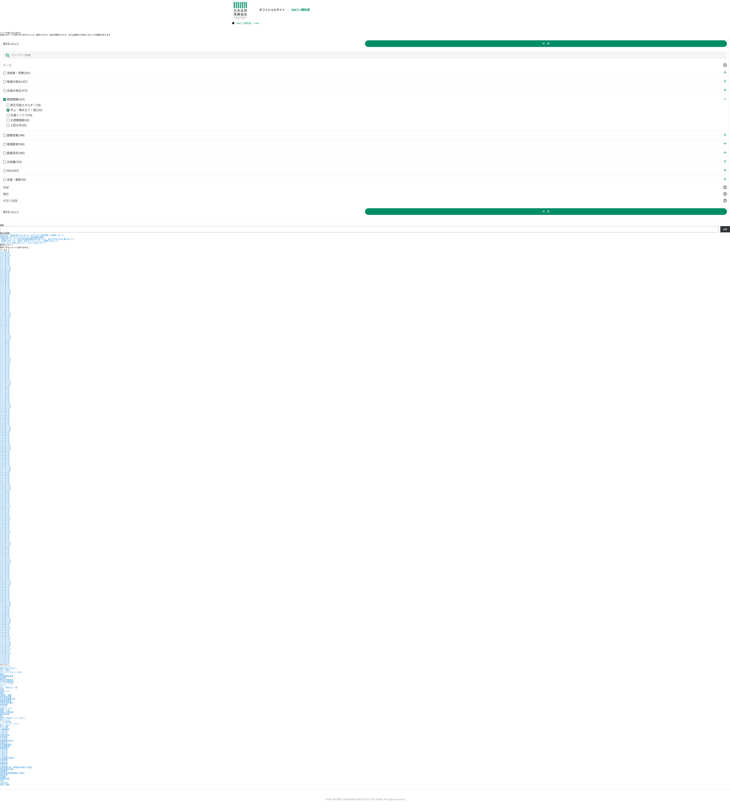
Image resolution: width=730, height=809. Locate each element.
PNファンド (5, 719)
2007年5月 (5, 480)
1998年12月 (5, 618)
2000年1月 (5, 599)
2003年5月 (5, 539)
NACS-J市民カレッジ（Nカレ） (13, 717)
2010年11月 (5, 405)
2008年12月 (5, 445)
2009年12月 (5, 426)
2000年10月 (5, 584)
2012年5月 (5, 371)
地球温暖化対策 (6, 769)
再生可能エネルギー (8, 668)
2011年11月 (5, 383)
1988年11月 (5, 653)
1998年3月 (5, 626)
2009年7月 (5, 436)
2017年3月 (5, 261)
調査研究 (4, 774)
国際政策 (4, 763)
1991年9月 (5, 647)
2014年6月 (5, 324)
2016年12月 (5, 267)
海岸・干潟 (5, 710)
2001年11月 (5, 561)
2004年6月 (5, 523)
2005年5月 (5, 512)
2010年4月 (5, 419)
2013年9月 (5, 341)
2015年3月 (5, 307)
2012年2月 (5, 377)
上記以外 (4, 731)
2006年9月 (5, 491)
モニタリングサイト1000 (11, 672)
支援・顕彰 (5, 784)
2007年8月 (5, 474)
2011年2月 (5, 400)
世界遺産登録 (5, 744)
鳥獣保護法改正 (6, 740)
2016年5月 (5, 280)
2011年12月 (5, 381)
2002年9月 (5, 546)
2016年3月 (5, 284)
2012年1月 (5, 379)
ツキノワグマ (5, 666)
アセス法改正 (5, 721)
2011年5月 (5, 394)
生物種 (3, 776)
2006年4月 (5, 501)
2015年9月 (5, 295)
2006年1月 (5, 504)
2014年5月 (5, 326)
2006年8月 (5, 493)
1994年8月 (5, 632)
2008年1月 (5, 464)
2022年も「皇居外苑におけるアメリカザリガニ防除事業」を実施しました (31, 235)
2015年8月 (5, 297)
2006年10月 (5, 489)
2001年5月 (5, 571)
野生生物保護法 (6, 679)
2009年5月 (5, 438)
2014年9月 (5, 318)
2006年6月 (5, 497)
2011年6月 (5, 392)
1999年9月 (5, 607)
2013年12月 (5, 335)
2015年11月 (5, 291)
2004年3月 (5, 527)
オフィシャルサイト (272, 9)
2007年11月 (5, 468)
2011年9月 (5, 386)
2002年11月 (5, 544)
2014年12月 (5, 312)
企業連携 (4, 759)
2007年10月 (5, 470)
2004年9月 (5, 520)
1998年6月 (5, 624)
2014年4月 (5, 328)
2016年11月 (5, 269)
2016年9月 (5, 272)
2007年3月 (5, 482)
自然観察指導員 (6, 676)
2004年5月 (5, 525)
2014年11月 (5, 314)
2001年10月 (5, 563)
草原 (2, 693)
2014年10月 (5, 316)
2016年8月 (5, 274)
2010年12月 (5, 404)
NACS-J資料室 (300, 9)
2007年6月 (5, 478)
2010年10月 (5, 407)
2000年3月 (5, 596)
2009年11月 (5, 428)
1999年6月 (5, 611)
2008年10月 (5, 449)
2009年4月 (5, 440)
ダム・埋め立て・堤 (8, 687)
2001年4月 (5, 573)
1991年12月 (5, 641)
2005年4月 (5, 514)
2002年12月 (5, 542)
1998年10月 (5, 622)
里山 (2, 715)
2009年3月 (5, 442)
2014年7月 (5, 322)
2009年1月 (5, 444)
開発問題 (4, 748)
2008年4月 (5, 459)
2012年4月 (5, 373)
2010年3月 (5, 421)
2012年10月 (5, 362)
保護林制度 (5, 778)
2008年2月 (5, 463)
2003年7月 (5, 535)
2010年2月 (5, 423)
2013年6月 (5, 347)
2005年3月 (5, 516)
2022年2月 (5, 253)
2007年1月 (5, 483)
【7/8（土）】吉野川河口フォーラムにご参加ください (23, 242)
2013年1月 (5, 356)
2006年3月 (5, 502)
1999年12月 (5, 601)
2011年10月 (5, 385)
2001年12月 (5, 560)
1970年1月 (5, 657)
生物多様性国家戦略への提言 (12, 773)
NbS (2, 780)
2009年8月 (5, 434)
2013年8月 (5, 343)
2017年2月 (5, 263)
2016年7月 (5, 276)
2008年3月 (5, 461)
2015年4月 (5, 305)
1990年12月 (5, 649)
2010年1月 (5, 425)
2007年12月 (5, 466)
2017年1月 (5, 265)
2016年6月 (5, 278)
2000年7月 (5, 588)
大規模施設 (5, 729)
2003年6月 (5, 537)
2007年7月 (5, 476)
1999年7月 (5, 609)
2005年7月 (5, 510)
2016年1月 (5, 288)
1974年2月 (5, 655)
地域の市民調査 (6, 712)
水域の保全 (5, 735)
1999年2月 (5, 617)
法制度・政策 (5, 695)
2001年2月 (5, 577)
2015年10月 (5, 293)
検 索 (546, 43)
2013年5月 (5, 348)
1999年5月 (5, 613)
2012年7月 (5, 367)
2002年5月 (5, 554)
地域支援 (4, 704)
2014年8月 (5, 320)
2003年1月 (5, 541)
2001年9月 (5, 565)
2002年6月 (5, 552)
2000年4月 (5, 594)
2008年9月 (5, 451)
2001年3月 (5, 575)
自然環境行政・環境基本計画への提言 (16, 767)
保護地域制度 (5, 700)
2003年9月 (5, 533)
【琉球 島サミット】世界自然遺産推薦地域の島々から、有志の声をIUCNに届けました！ (37, 239)
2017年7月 (5, 257)
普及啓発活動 (5, 696)
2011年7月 (5, 390)
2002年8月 (5, 548)
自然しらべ (5, 691)
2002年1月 (5, 558)
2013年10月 (5, 339)
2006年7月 (5, 495)
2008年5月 (5, 457)
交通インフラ (5, 708)
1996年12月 (5, 628)
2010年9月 (5, 409)
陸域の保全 (5, 714)
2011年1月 (5, 402)
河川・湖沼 (5, 670)
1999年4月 (5, 615)
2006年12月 (5, 485)
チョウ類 (4, 727)
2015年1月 (5, 310)
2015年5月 (5, 303)
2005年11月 (5, 506)
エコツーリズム (6, 683)
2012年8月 (5, 366)
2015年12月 (5, 289)
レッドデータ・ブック (9, 723)
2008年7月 (5, 453)
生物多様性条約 (6, 702)
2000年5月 (5, 592)
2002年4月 (5, 556)
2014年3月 (5, 329)
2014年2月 (5, 331)
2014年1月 (5, 333)
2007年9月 (5, 472)
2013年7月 (5, 345)
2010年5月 (5, 417)
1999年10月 (5, 605)
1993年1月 (5, 639)
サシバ (3, 685)
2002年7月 (5, 550)
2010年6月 (5, 415)
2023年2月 (5, 251)
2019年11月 (5, 255)
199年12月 (5, 662)
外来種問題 (5, 746)
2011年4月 (5, 396)
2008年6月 (5, 455)
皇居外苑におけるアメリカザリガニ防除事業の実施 (22, 237)
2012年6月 (5, 369)
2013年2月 (5, 354)
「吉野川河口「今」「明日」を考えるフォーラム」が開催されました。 (30, 240)
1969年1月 (5, 660)
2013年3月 (5, 352)
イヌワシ (4, 706)
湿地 (2, 689)
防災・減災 (5, 725)
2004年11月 (5, 518)
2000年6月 (5, 590)
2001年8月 (5, 567)
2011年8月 (5, 388)
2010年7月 (5, 413)
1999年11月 (5, 603)
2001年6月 (5, 569)
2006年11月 (5, 487)
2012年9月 (5, 364)
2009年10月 (5, 430)
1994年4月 (5, 636)
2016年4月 (5, 282)
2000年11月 (5, 582)
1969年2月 (5, 658)
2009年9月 (5, 432)
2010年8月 (5, 411)
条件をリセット (11, 43)
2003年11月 (5, 531)
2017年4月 (5, 259)
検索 (2, 225)
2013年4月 (5, 350)
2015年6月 (5, 301)
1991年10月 (5, 645)
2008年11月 (5, 447)
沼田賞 (3, 677)
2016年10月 (5, 270)
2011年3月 (5, 398)
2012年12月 (5, 358)
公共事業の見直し (7, 757)
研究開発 (4, 736)
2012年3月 (5, 375)
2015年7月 (5, 299)
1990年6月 (5, 651)
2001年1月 (5, 579)
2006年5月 (5, 499)
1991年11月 (5, 643)
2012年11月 (5, 360)
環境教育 (4, 771)
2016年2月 (5, 286)
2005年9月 (5, 508)
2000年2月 (5, 598)
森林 (2, 674)
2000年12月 (5, 580)
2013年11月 (5, 337)
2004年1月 (5, 529)
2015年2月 (5, 309)
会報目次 (4, 742)
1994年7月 (5, 634)
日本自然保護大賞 (7, 698)
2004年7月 (5, 522)
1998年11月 (5, 620)
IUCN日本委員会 (7, 681)
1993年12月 (5, 638)
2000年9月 (5, 586)
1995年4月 (5, 630)
